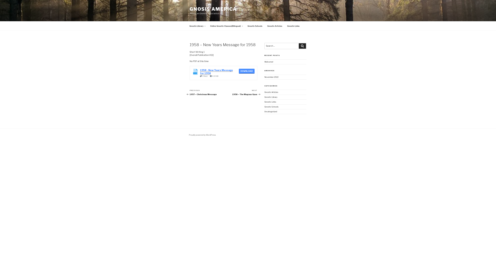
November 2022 (271, 77)
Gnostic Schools (254, 26)
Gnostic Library (196, 26)
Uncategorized (270, 111)
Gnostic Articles (274, 26)
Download (247, 71)
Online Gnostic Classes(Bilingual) (225, 26)
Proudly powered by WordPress (202, 135)
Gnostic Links (293, 26)
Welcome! (268, 62)
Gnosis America (213, 9)
